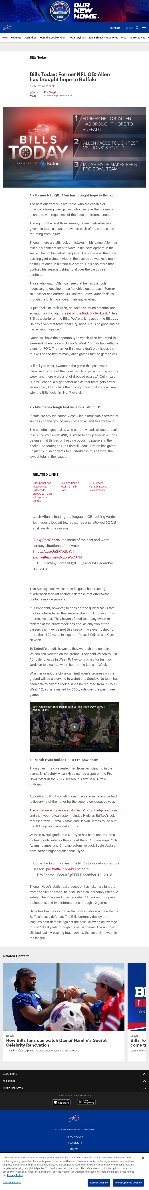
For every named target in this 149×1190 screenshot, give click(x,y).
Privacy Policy (74, 1136)
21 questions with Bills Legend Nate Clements (97, 486)
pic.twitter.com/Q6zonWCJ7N (57, 557)
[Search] (137, 27)
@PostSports (49, 539)
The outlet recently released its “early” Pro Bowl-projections (74, 810)
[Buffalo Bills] (74, 1119)
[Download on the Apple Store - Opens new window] (61, 1102)
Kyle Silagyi (50, 92)
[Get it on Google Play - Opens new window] (86, 1103)
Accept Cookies (99, 1182)
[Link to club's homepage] (7, 26)
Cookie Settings (12, 1182)
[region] (74, 1171)
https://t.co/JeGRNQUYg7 (54, 551)
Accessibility (74, 1142)
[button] (74, 727)
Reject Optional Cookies (128, 1182)
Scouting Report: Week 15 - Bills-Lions (70, 486)
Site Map (74, 1148)
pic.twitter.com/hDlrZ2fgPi (67, 869)
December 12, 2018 (96, 874)
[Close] (143, 1158)
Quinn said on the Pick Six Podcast (81, 313)
